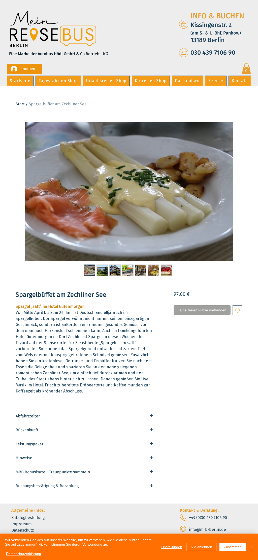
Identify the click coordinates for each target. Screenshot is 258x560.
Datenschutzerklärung (23, 554)
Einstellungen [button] (171, 547)
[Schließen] (252, 547)
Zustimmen (233, 547)
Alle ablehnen (201, 547)
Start (20, 104)
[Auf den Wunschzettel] (237, 310)
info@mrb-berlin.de (207, 529)
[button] (246, 68)
